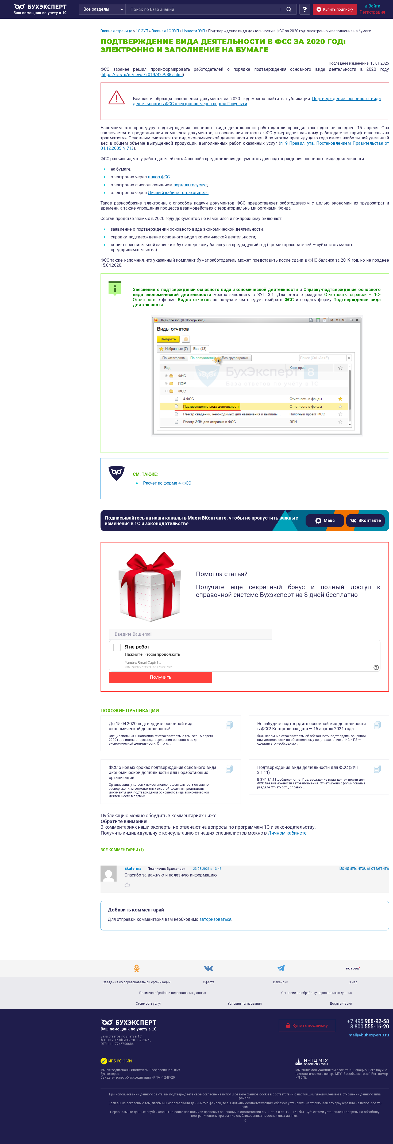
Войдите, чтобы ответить (364, 868)
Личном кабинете (287, 833)
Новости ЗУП (193, 31)
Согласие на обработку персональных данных (316, 993)
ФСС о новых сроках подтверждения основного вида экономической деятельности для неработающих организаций (162, 772)
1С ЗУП (142, 31)
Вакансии (280, 982)
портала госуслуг (190, 184)
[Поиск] (288, 9)
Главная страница (116, 31)
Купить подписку (310, 1025)
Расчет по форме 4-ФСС (167, 483)
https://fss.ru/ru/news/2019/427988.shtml (142, 74)
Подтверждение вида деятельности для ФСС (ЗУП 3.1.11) (308, 770)
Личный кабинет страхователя (178, 192)
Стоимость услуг (148, 1003)
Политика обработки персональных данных (172, 993)
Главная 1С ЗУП (165, 31)
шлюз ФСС (159, 176)
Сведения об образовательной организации (137, 982)
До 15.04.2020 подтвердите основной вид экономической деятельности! (150, 726)
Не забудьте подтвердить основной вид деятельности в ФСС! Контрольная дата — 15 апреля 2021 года (311, 726)
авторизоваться (215, 919)
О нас (353, 982)
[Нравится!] (127, 884)
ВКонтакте (370, 520)
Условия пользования (245, 1003)
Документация (341, 1003)
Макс (329, 520)
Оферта (208, 982)
